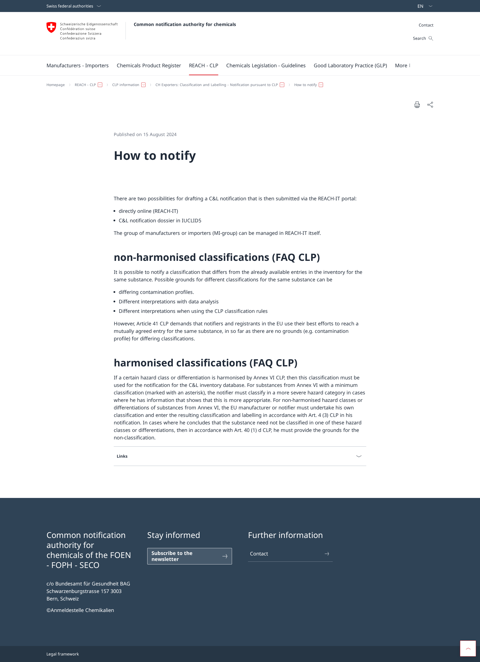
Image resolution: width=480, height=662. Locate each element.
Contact (259, 553)
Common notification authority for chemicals (185, 24)
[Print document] (417, 104)
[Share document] (430, 104)
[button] (77, 65)
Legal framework (62, 654)
